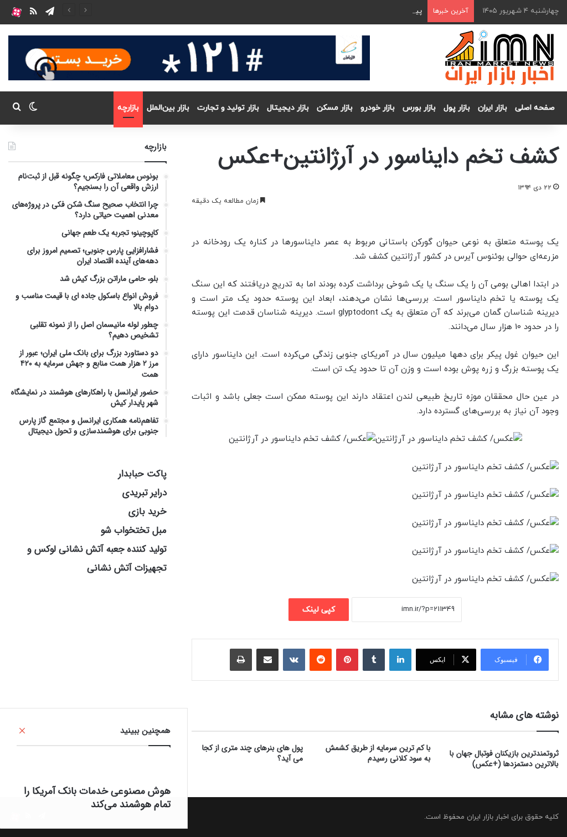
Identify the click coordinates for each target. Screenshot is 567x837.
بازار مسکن (335, 107)
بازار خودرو (377, 107)
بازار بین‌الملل (168, 107)
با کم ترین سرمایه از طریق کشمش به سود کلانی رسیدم (378, 753)
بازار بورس (419, 107)
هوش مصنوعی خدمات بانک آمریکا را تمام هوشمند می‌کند (97, 797)
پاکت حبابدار (142, 473)
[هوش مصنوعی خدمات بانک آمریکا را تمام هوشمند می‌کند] (94, 768)
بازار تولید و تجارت (228, 107)
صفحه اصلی (535, 107)
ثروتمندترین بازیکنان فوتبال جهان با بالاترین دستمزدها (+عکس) (504, 758)
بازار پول (457, 107)
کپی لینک (318, 609)
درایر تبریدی (144, 492)
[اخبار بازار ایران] (500, 57)
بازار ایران (492, 107)
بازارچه (128, 107)
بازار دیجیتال (288, 107)
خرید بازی (147, 511)
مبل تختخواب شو (134, 530)
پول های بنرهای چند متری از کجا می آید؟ (252, 753)
